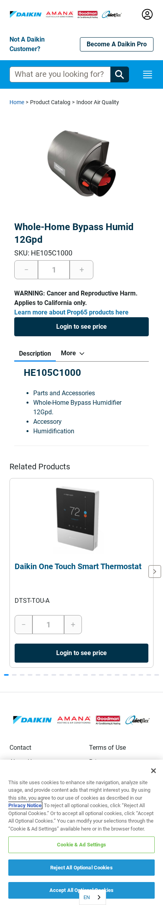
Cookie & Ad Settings (81, 845)
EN (86, 897)
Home (16, 102)
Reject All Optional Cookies (81, 868)
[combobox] (92, 897)
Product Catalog (50, 102)
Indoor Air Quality (97, 102)
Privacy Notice (25, 805)
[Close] (153, 770)
